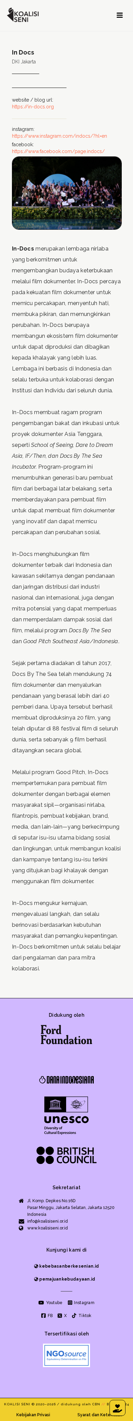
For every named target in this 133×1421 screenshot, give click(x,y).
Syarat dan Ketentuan (99, 1414)
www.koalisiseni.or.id (47, 1228)
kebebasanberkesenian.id (68, 1266)
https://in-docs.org (33, 106)
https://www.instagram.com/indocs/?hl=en (59, 136)
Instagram (83, 1302)
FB (50, 1315)
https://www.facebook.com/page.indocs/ (58, 151)
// (103, 1404)
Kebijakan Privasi (33, 1414)
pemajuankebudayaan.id (66, 1279)
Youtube (53, 1302)
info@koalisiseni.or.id (47, 1221)
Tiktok (84, 1315)
